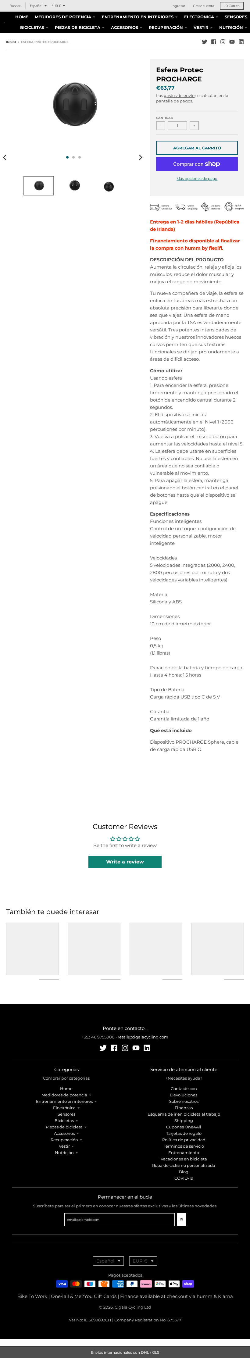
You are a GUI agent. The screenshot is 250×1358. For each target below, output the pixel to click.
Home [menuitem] (21, 16)
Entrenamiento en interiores (64, 1101)
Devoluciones (183, 1094)
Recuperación (64, 1139)
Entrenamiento (183, 1152)
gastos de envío (179, 95)
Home (66, 1088)
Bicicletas (64, 1120)
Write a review (125, 862)
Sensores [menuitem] (236, 16)
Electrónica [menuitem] (199, 16)
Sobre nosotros (183, 1101)
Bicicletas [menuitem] (32, 27)
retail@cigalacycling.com (143, 1037)
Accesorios (64, 1133)
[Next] (140, 157)
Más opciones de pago (197, 178)
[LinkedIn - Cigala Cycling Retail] (241, 42)
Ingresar (178, 6)
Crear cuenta (203, 6)
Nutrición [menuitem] (231, 27)
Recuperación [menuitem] (166, 27)
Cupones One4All (183, 1126)
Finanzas (184, 1107)
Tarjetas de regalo (184, 1133)
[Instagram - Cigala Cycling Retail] (223, 42)
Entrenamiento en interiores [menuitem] (137, 16)
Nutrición (64, 1152)
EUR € (56, 5)
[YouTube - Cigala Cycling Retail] (232, 42)
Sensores (66, 1114)
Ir (181, 1219)
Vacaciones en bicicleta (184, 1158)
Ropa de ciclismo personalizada (183, 1165)
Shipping (183, 1120)
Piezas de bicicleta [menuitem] (77, 27)
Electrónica (64, 1107)
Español (36, 5)
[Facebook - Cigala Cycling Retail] (213, 42)
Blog (183, 1171)
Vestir (64, 1146)
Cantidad (164, 118)
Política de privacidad (183, 1139)
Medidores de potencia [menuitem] (63, 16)
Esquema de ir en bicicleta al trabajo (184, 1114)
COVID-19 (183, 1178)
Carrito (233, 6)
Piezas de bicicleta (64, 1126)
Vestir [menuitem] (201, 27)
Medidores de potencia (64, 1094)
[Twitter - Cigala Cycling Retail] (204, 42)
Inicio (11, 42)
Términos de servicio (184, 1146)
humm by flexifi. (204, 248)
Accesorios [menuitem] (124, 27)
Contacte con (184, 1088)
